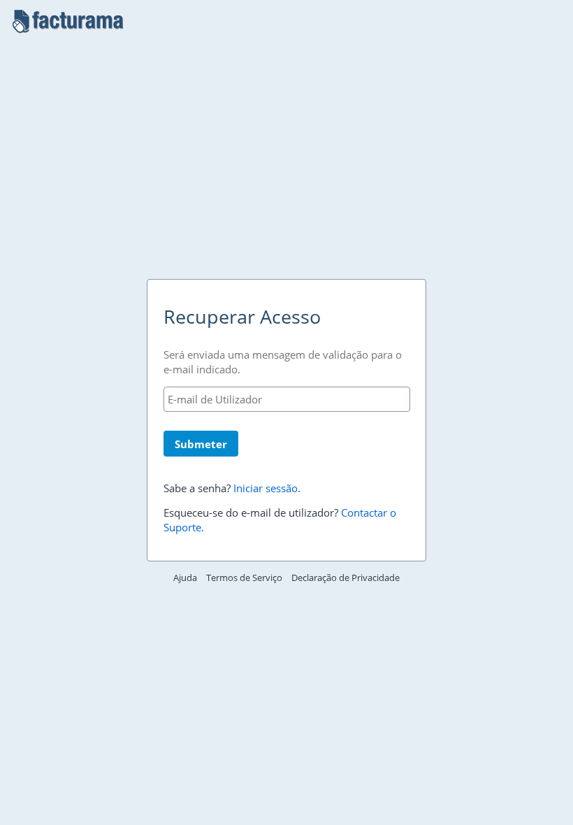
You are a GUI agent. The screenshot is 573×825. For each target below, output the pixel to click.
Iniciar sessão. (266, 488)
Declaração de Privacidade (345, 577)
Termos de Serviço (244, 577)
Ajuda (185, 577)
